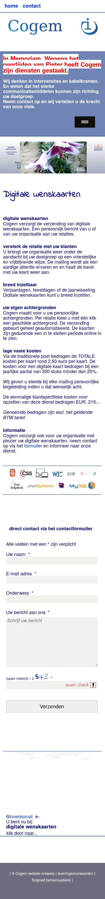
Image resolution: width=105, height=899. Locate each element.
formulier (33, 445)
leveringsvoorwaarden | (76, 873)
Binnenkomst (19, 816)
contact (25, 101)
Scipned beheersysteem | (52, 879)
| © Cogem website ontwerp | (33, 873)
